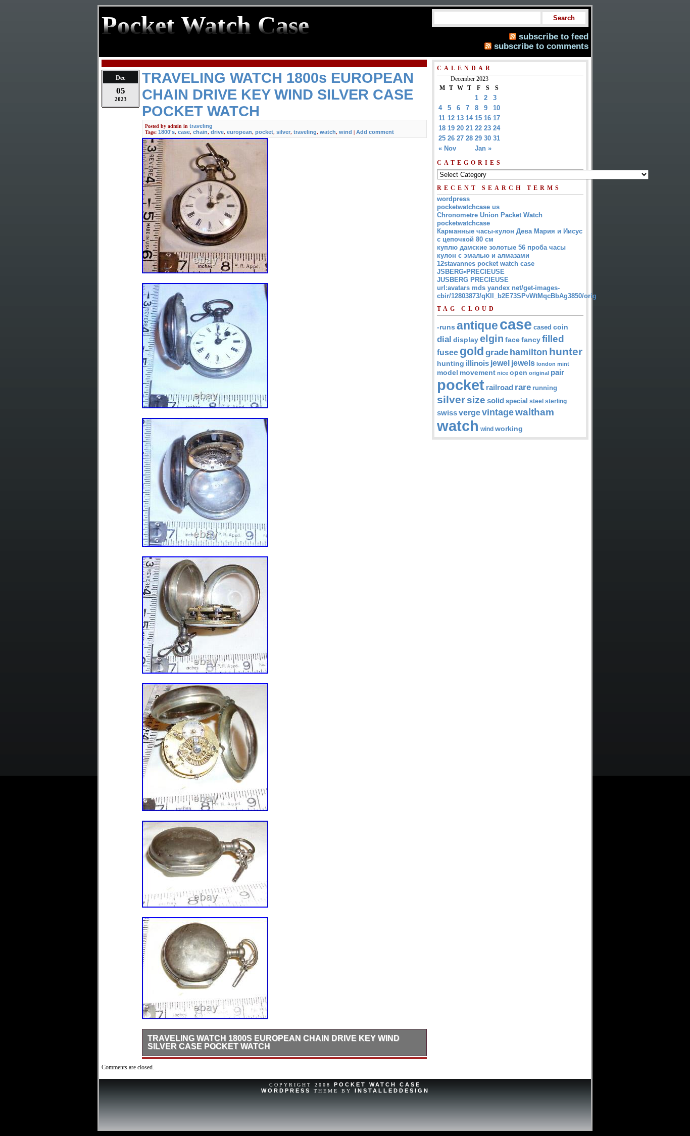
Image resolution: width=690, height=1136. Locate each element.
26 (451, 138)
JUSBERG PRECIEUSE (473, 279)
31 (496, 138)
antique (477, 325)
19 (451, 128)
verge (469, 412)
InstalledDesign (392, 1090)
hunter (565, 352)
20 (460, 128)
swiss (447, 412)
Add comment (375, 132)
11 (441, 118)
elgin (492, 338)
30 (487, 138)
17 (496, 118)
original (539, 373)
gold (472, 351)
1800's (166, 132)
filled (553, 339)
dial (444, 339)
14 (469, 118)
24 (496, 128)
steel (536, 401)
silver (283, 132)
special (517, 401)
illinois (477, 363)
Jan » (483, 148)
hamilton (529, 352)
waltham (534, 411)
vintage (498, 412)
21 (469, 128)
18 (442, 128)
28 (469, 138)
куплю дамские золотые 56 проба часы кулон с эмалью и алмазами (501, 251)
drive (217, 132)
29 (478, 138)
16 (487, 118)
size (476, 400)
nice (502, 373)
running (544, 388)
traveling (201, 126)
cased (542, 327)
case (184, 132)
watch (328, 132)
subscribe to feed (553, 36)
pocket (264, 132)
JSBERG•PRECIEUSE (471, 271)
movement (478, 372)
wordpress (453, 199)
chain (200, 132)
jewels (523, 362)
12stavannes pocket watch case (485, 263)
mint (563, 364)
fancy (530, 340)
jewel (500, 362)
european (239, 132)
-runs (446, 327)
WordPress (286, 1090)
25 (442, 138)
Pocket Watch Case (377, 1084)
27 (460, 138)
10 (496, 108)
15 (478, 118)
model (447, 372)
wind (345, 132)
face (512, 340)
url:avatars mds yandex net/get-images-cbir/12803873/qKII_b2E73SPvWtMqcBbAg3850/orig (517, 292)
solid (495, 400)
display (465, 340)
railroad (499, 387)
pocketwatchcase (463, 223)
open (518, 372)
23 (487, 128)
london (546, 364)
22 (478, 128)
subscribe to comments (541, 46)
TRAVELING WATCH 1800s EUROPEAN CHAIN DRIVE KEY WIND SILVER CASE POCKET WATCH (273, 1042)
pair (557, 372)
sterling (556, 401)
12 (451, 118)
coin (560, 327)
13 (460, 118)
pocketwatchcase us (468, 207)
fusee (447, 352)
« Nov (447, 148)
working (509, 429)
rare (523, 387)
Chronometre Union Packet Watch (490, 215)
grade (496, 352)
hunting (450, 363)
